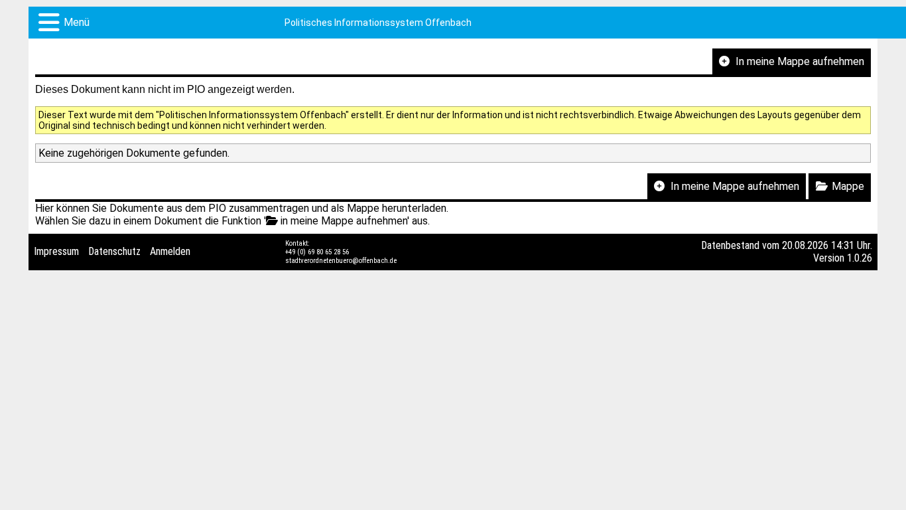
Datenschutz (114, 251)
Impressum (56, 251)
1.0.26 (859, 258)
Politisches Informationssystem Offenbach (378, 22)
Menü (77, 22)
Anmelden (170, 251)
